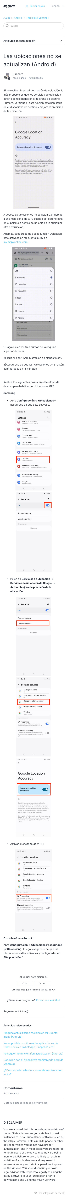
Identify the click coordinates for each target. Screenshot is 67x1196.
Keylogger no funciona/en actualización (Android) (33, 1053)
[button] (27, 6)
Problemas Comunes (38, 17)
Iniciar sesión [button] (37, 5)
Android (18, 17)
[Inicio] (9, 6)
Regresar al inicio (14, 1011)
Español (56, 6)
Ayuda (6, 17)
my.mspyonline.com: (16, 242)
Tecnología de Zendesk (51, 1193)
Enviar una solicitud (48, 1000)
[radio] (24, 983)
